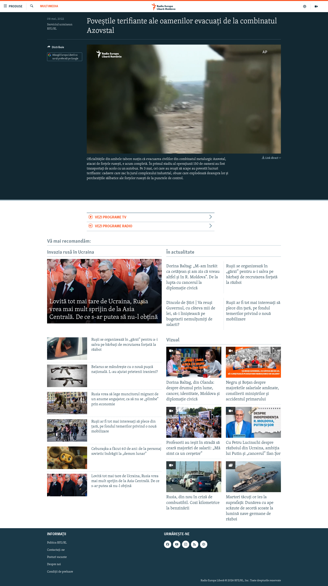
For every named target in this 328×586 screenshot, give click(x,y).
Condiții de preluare (60, 571)
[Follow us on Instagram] (185, 544)
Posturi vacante (57, 557)
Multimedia (49, 6)
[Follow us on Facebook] (167, 544)
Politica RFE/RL (57, 542)
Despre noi (54, 564)
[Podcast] (305, 6)
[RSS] (194, 544)
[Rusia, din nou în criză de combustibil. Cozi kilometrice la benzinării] (193, 476)
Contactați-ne (56, 549)
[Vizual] (316, 6)
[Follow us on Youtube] (176, 544)
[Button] (55, 48)
